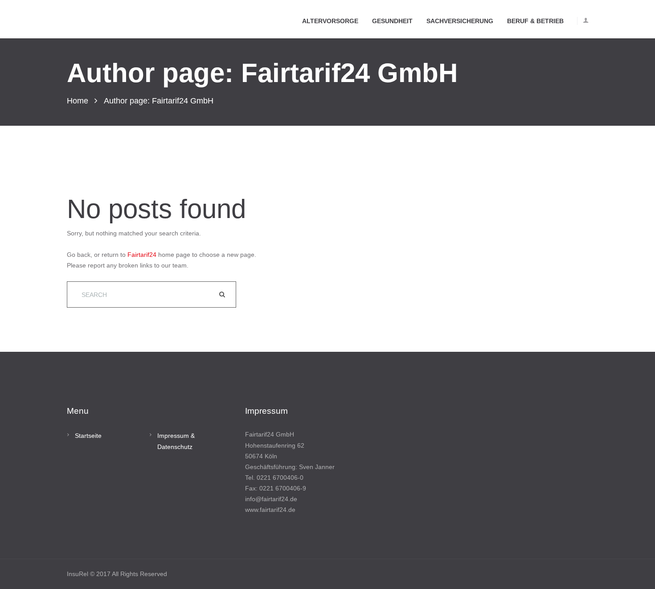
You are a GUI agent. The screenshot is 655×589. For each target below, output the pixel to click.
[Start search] (223, 294)
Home (77, 100)
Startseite (88, 435)
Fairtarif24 (141, 254)
